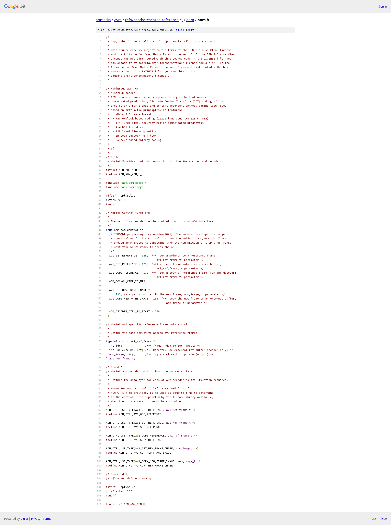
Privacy (35, 519)
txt (373, 518)
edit (190, 30)
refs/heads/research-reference (152, 19)
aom (190, 19)
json (383, 518)
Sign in (382, 6)
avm (118, 19)
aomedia (103, 19)
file (179, 30)
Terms (47, 519)
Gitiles (25, 519)
